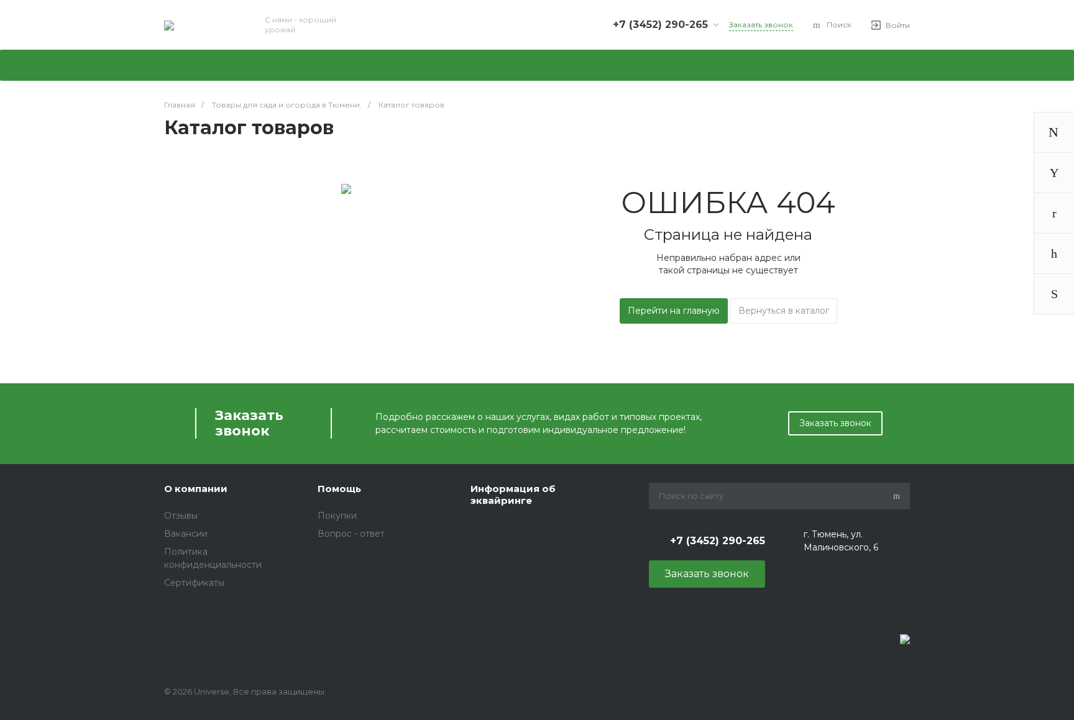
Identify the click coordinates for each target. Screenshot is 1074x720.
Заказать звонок (835, 423)
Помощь (339, 488)
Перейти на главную (674, 310)
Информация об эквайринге (513, 495)
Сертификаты (194, 582)
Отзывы (181, 515)
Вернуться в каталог (783, 310)
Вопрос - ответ (351, 533)
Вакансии (186, 533)
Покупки (337, 515)
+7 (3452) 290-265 (660, 24)
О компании (195, 488)
